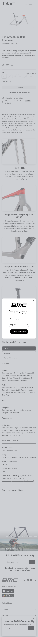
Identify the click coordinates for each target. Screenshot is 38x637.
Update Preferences (19, 331)
